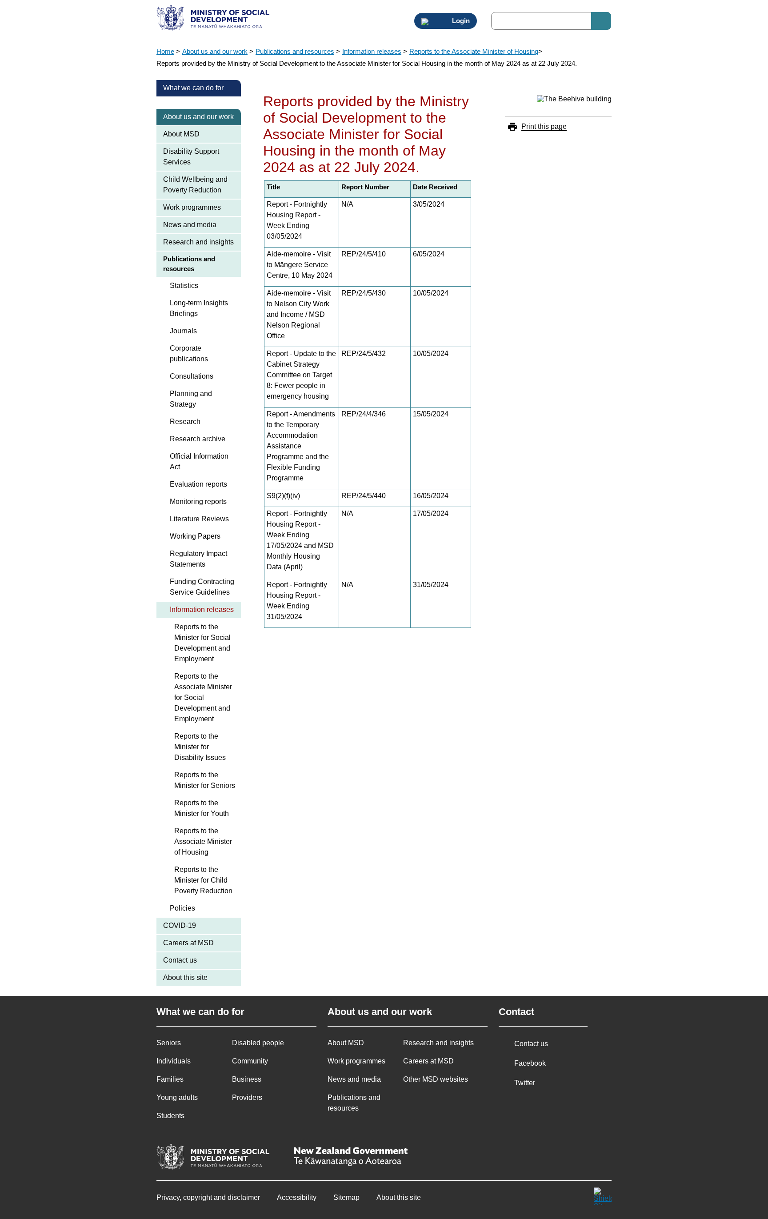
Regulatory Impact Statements (198, 559)
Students (170, 1115)
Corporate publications (189, 353)
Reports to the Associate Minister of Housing (473, 51)
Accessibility (296, 1197)
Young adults (177, 1097)
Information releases (371, 51)
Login (460, 20)
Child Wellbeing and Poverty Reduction (195, 185)
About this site (185, 977)
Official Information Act (199, 461)
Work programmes (192, 207)
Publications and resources (295, 51)
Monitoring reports (198, 501)
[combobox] (551, 21)
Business (246, 1079)
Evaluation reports (198, 484)
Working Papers (195, 536)
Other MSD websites (435, 1079)
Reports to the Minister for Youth (201, 808)
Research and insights (198, 242)
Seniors (168, 1043)
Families (170, 1079)
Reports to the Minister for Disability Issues (200, 746)
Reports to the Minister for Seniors (204, 780)
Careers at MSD (188, 943)
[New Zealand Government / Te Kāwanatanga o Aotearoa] (351, 1157)
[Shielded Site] (603, 1196)
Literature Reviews (199, 519)
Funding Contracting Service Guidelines (202, 587)
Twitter (524, 1083)
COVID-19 (179, 925)
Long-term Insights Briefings (199, 308)
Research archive (197, 439)
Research (185, 421)
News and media (189, 224)
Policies (182, 908)
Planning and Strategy (191, 399)
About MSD (181, 134)
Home (165, 51)
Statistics (184, 285)
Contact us (180, 960)
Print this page (544, 126)
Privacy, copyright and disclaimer (208, 1197)
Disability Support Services (191, 157)
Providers (247, 1097)
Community (250, 1061)
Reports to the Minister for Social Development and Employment (202, 643)
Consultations (191, 376)
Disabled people (258, 1043)
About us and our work (215, 51)
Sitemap (346, 1197)
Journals (183, 331)
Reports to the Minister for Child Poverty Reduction (203, 880)
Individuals (173, 1061)
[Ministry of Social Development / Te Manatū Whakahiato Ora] (214, 18)
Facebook (530, 1063)
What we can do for (193, 88)
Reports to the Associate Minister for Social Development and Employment (203, 697)
